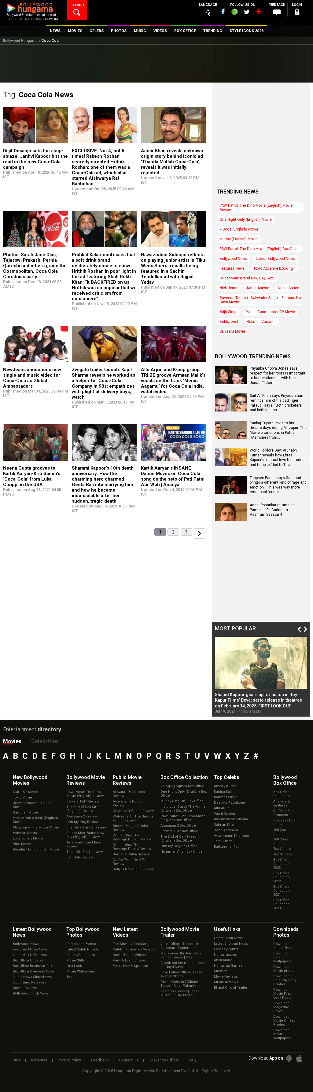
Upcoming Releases (29, 982)
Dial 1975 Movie (25, 792)
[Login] (297, 13)
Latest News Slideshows (32, 977)
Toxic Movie (22, 797)
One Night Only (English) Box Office (183, 794)
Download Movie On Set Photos (284, 1021)
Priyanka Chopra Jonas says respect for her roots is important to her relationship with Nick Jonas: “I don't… (277, 375)
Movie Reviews (25, 988)
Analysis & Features (281, 803)
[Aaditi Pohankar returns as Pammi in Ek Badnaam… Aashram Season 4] (231, 519)
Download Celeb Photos (284, 946)
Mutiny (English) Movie (238, 239)
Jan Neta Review (79, 857)
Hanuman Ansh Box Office (181, 852)
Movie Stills (75, 960)
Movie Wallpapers (80, 971)
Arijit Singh (228, 312)
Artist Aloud (223, 960)
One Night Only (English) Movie (245, 219)
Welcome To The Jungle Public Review (133, 818)
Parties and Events (81, 944)
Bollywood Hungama (20, 41)
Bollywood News (233, 258)
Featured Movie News (30, 949)
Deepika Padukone (229, 803)
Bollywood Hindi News (31, 993)
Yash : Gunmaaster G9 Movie (270, 312)
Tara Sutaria (223, 841)
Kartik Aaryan (258, 288)
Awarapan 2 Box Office (178, 826)
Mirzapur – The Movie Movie (36, 827)
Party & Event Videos (129, 960)
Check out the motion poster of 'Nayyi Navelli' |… (183, 965)
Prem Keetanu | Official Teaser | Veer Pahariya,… (180, 984)
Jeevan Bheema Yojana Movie (32, 805)
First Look (74, 966)
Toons (71, 977)
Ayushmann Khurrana (231, 836)
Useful (227, 929)
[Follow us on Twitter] (247, 11)
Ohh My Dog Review (82, 822)
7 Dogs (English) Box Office (182, 786)
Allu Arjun (222, 808)
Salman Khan (224, 825)
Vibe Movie (22, 844)
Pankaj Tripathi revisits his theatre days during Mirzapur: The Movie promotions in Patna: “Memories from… (278, 430)
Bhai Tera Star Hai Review (86, 827)
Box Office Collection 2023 (281, 864)
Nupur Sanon (288, 288)
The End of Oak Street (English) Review (83, 809)
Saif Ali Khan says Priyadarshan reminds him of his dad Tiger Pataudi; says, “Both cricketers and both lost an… (276, 402)
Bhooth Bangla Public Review (130, 828)
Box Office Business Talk (32, 966)
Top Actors (282, 849)
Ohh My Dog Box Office (178, 846)
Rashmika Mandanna (231, 819)
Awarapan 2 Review (81, 816)
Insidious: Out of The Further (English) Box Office (183, 809)
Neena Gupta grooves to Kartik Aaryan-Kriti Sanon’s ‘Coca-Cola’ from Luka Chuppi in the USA (31, 476)
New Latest (125, 932)
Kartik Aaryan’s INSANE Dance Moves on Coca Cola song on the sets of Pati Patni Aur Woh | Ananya (172, 476)
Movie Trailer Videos (129, 955)
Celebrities (45, 741)
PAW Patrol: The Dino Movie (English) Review (85, 794)
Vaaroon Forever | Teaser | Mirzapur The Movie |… (181, 993)
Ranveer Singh (226, 797)
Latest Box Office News (31, 955)
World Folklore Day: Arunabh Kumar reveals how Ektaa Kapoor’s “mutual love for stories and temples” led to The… (277, 457)
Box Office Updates (28, 960)
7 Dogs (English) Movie (238, 229)
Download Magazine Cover (281, 1007)
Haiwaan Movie (25, 833)
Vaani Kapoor (224, 814)
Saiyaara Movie (232, 331)
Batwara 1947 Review (82, 801)
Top (226, 777)
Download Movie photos (284, 969)
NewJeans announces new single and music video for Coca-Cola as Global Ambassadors (32, 378)
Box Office (184, 777)
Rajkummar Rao (227, 847)
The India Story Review (84, 852)
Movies (12, 741)
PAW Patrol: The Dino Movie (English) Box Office (259, 249)
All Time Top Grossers (283, 813)
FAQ (192, 1060)
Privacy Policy (69, 1060)
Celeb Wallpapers (80, 955)
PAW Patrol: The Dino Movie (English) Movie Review (256, 207)
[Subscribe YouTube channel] (258, 13)
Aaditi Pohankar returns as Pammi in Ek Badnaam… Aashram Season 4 (272, 510)
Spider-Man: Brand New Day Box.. (247, 278)
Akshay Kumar (225, 786)
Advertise (39, 1060)
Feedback (100, 1060)
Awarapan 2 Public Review (128, 803)
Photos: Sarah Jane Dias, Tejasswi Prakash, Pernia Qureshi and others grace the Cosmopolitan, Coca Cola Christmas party (35, 265)
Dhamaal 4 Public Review (133, 811)
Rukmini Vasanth (261, 321)
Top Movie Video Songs (132, 944)
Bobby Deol (228, 321)
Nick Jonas (228, 288)
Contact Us (128, 1060)
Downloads (286, 932)
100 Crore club (281, 832)
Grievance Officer (164, 1060)
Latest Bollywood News (275, 258)
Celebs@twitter (226, 949)
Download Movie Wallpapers (282, 1034)
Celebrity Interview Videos (133, 949)
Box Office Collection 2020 (281, 904)
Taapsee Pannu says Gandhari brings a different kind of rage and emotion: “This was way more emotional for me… (278, 485)
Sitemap (220, 971)
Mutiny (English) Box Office (182, 801)
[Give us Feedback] (277, 12)
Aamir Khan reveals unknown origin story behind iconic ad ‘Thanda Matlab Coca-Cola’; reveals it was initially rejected (172, 161)
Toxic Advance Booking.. (274, 268)
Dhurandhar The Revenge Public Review (132, 837)
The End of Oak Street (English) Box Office (178, 839)
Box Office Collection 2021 (281, 891)
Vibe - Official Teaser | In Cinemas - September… (179, 946)
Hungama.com (226, 955)
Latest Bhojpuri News (231, 944)
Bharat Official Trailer (230, 988)
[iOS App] (299, 1058)
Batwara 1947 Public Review (129, 794)
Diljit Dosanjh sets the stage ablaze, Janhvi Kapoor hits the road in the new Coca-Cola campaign (35, 159)
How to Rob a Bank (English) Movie (35, 820)
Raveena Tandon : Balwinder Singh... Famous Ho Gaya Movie (260, 300)
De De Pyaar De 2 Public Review (133, 862)
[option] (261, 675)
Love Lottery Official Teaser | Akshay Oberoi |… (182, 974)
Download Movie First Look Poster (283, 994)
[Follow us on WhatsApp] (234, 13)
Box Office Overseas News (34, 971)
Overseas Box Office (284, 822)
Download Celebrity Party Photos (284, 980)
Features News (232, 268)
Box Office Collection (281, 794)
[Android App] (289, 1058)
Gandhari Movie (25, 812)
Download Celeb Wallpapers (282, 957)
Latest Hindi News (228, 938)
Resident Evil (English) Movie (36, 849)
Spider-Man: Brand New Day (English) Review (85, 835)
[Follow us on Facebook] (223, 11)
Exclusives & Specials (130, 966)
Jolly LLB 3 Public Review (133, 869)
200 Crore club (281, 841)
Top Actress (283, 854)
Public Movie (127, 780)
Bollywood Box (285, 780)
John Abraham (226, 830)
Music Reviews (226, 982)
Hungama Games (228, 966)
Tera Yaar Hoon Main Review (83, 844)
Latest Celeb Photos (82, 949)
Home (15, 1060)
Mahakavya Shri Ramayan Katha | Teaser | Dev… (180, 955)
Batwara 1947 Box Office (179, 831)
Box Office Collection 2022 (281, 877)
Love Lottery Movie (28, 838)
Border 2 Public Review (131, 854)
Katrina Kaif (223, 792)
